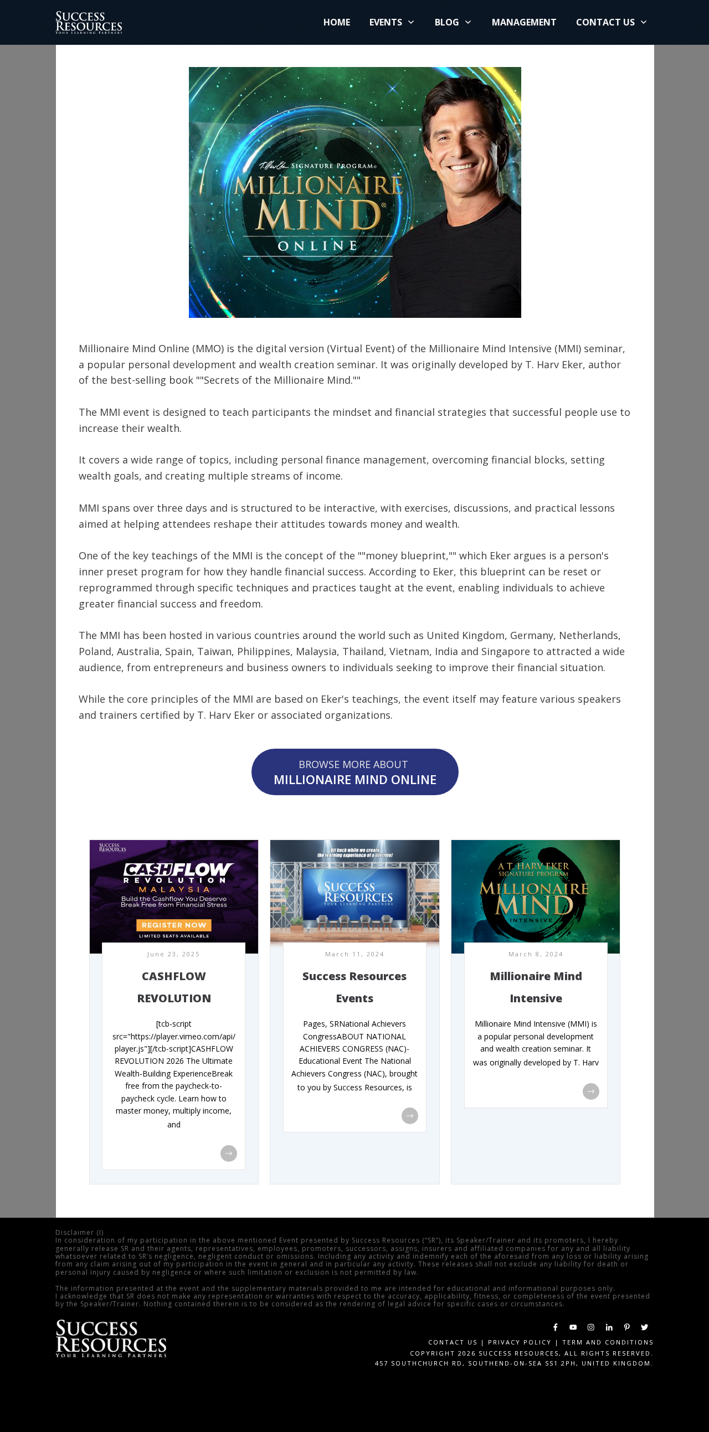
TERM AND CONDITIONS (608, 1342)
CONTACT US (452, 1342)
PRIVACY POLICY (520, 1342)
